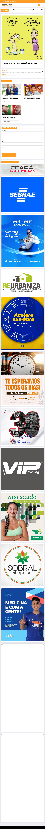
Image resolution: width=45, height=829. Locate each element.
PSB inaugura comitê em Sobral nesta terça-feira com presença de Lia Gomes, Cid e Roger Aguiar (32, 97)
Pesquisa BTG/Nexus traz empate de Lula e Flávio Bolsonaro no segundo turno (24, 9)
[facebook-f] (39, 0)
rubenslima (6, 95)
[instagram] (42, 0)
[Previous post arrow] (42, 71)
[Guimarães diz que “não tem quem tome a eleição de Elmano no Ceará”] (11, 89)
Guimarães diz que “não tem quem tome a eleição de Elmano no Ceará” (11, 97)
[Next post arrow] (42, 76)
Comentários (4, 130)
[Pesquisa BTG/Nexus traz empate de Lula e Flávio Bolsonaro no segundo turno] (11, 109)
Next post (4, 74)
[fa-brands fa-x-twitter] (41, 0)
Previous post (4, 70)
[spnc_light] (43, 5)
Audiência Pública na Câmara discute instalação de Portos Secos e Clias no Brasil (21, 72)
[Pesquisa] (42, 5)
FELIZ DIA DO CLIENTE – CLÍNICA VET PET (11, 76)
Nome (3, 141)
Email (3, 147)
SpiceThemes (27, 827)
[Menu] (39, 5)
